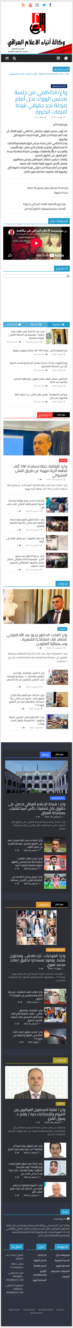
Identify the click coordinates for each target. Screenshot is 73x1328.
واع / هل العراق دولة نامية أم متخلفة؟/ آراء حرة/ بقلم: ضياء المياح (25, 1147)
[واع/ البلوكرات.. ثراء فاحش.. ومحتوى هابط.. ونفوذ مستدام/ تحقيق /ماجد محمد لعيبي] (37, 912)
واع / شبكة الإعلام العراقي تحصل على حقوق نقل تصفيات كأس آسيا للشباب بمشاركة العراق (36, 808)
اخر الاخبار (42, 1255)
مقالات (60, 1104)
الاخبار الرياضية (58, 798)
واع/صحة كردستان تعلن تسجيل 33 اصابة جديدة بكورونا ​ (47, 190)
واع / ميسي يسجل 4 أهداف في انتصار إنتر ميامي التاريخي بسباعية (26, 878)
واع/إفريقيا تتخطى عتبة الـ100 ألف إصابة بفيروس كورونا (40, 350)
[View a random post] (7, 58)
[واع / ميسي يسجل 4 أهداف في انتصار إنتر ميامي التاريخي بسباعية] (55, 875)
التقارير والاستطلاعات (40, 1273)
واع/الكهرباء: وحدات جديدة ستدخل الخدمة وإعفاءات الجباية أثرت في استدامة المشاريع (38, 364)
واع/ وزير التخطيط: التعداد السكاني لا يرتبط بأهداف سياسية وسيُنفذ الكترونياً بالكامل (44, 206)
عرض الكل (61, 415)
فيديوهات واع (63, 1255)
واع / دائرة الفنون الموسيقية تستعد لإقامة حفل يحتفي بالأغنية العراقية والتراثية (27, 522)
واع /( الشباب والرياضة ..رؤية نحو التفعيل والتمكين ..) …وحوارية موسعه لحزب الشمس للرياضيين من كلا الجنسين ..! (25, 678)
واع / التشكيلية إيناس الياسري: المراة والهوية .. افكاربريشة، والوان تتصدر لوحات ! (26, 720)
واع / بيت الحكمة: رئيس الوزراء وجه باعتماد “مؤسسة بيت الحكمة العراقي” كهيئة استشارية (26, 334)
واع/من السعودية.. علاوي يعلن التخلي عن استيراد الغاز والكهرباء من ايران (41, 396)
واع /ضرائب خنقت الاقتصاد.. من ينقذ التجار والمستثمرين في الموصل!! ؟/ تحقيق (25, 995)
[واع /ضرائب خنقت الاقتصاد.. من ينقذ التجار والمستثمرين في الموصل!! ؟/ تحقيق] (55, 990)
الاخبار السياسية (59, 86)
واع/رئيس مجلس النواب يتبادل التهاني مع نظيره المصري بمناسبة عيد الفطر (40, 380)
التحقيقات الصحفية (56, 950)
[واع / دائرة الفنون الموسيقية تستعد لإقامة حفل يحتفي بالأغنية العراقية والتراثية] (57, 518)
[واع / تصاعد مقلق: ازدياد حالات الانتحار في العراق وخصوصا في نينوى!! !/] (55, 1030)
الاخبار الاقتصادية (46, 1309)
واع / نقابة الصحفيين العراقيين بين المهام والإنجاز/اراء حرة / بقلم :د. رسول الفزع (39, 1114)
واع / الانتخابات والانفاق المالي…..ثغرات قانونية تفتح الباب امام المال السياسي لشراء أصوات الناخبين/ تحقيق (26, 1015)
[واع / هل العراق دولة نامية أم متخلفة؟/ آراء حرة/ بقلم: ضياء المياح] (55, 1144)
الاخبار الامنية (29, 1309)
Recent (34, 324)
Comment (12, 324)
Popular (56, 324)
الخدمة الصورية (62, 1260)
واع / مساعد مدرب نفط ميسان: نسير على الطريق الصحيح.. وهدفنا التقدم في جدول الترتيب (25, 843)
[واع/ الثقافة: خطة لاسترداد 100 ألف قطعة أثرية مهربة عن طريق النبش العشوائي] (36, 422)
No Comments (12, 341)
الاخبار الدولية (40, 1260)
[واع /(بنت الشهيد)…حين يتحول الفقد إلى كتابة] (57, 537)
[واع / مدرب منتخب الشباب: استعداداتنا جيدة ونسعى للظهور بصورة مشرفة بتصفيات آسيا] (55, 857)
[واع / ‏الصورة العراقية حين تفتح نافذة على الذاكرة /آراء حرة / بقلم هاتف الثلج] (55, 1183)
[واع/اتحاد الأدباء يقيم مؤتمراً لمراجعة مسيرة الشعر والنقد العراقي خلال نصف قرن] (57, 499)
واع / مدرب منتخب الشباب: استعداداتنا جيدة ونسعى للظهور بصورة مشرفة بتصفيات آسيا (26, 861)
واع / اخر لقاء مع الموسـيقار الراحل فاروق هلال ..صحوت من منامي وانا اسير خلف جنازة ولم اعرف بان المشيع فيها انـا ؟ (26, 700)
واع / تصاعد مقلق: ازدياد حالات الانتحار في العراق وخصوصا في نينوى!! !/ (27, 1035)
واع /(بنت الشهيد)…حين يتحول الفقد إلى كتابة (25, 540)
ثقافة (63, 460)
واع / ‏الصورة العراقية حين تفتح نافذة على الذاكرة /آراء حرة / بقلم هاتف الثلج (26, 1188)
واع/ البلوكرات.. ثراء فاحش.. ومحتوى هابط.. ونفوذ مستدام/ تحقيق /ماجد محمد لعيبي (37, 960)
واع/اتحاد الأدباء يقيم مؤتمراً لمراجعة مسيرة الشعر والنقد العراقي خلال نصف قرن (25, 503)
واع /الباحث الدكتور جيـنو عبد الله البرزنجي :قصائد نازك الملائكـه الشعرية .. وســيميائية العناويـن (36, 639)
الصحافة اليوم (63, 1266)
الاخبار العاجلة (40, 1266)
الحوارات (62, 629)
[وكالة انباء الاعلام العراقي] (66, 58)
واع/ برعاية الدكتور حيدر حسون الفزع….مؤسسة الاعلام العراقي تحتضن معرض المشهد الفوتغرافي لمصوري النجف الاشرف (25, 561)
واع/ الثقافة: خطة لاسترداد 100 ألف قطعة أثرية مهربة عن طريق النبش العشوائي (40, 471)
